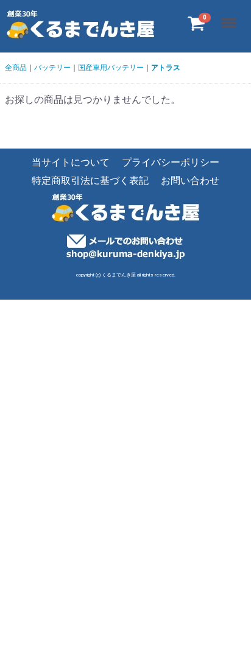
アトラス (165, 67)
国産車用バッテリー (111, 67)
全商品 (16, 67)
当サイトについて (71, 162)
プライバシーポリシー (170, 162)
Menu (230, 16)
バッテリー (52, 67)
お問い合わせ (190, 181)
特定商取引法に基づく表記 (90, 181)
